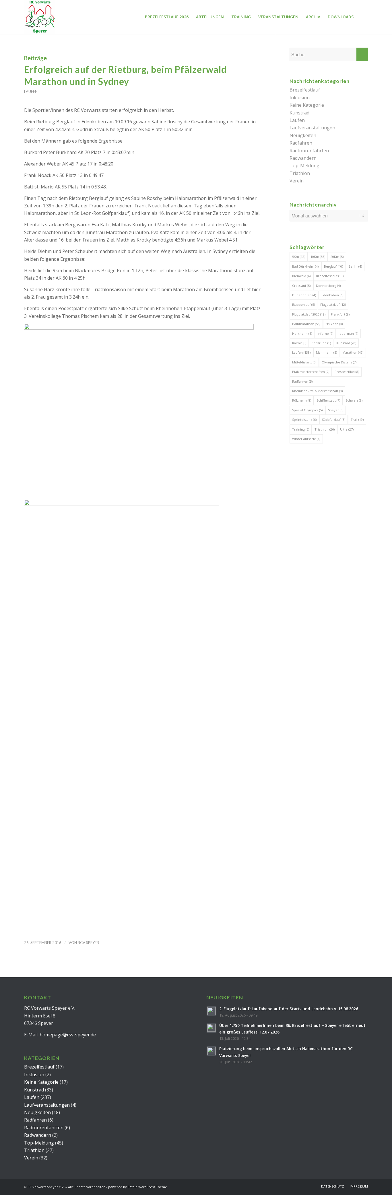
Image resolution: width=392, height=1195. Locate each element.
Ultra (347, 429)
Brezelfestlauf (305, 90)
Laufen (31, 91)
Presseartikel (347, 371)
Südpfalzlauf (333, 419)
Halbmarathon (306, 324)
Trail (357, 419)
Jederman (348, 333)
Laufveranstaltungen (312, 127)
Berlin (355, 266)
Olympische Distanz (339, 362)
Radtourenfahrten (309, 150)
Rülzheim (301, 400)
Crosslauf (301, 285)
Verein (297, 181)
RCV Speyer (88, 942)
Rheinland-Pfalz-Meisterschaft (317, 391)
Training (300, 429)
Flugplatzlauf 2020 (308, 314)
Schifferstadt (328, 400)
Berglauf (333, 266)
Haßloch (334, 324)
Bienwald (301, 276)
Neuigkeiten (303, 135)
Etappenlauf (303, 304)
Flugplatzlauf (333, 304)
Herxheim (302, 333)
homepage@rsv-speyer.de (68, 1034)
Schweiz (354, 400)
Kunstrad (299, 113)
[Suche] (362, 17)
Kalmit (299, 343)
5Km (298, 256)
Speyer (335, 410)
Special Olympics (307, 410)
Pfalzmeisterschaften (310, 371)
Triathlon (300, 173)
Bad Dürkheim (305, 266)
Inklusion (300, 97)
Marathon (352, 352)
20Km (337, 256)
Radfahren (301, 143)
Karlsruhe (321, 343)
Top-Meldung (304, 165)
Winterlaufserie (306, 439)
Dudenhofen (304, 295)
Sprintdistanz (304, 419)
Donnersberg (328, 285)
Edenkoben (332, 295)
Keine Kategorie (307, 105)
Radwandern (303, 158)
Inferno (325, 333)
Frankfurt (340, 314)
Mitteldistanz (304, 362)
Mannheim (326, 352)
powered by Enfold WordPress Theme (137, 1187)
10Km (318, 256)
